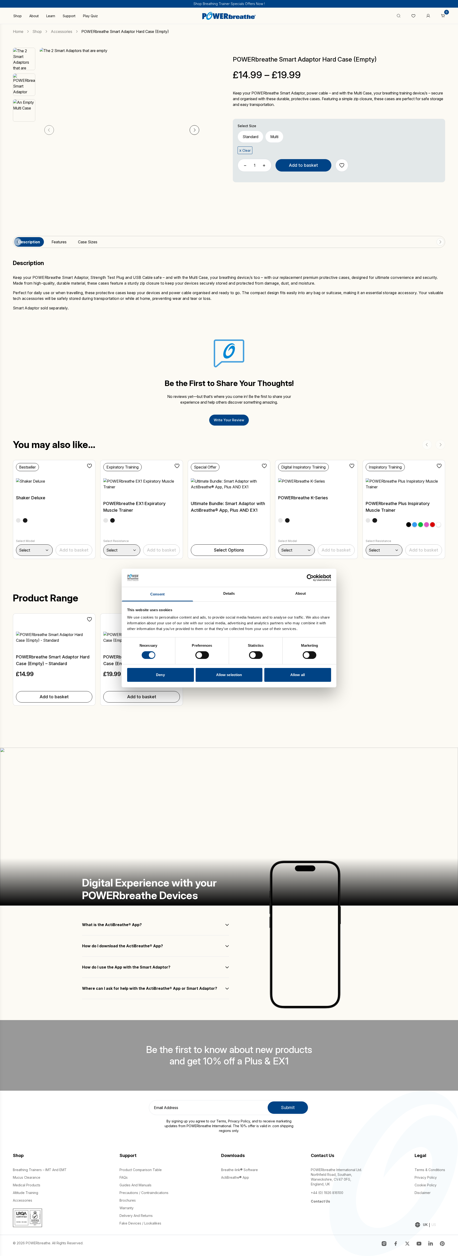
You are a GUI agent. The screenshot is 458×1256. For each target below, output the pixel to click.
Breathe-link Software (239, 1170)
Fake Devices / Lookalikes (140, 1223)
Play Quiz (90, 16)
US (434, 1225)
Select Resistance (116, 541)
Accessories (61, 31)
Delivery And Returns (136, 1216)
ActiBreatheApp (235, 1177)
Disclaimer (423, 1193)
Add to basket (303, 165)
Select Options (229, 549)
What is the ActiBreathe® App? (112, 924)
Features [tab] (59, 242)
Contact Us (320, 1201)
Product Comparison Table (141, 1170)
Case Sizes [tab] (87, 242)
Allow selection (229, 675)
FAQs (124, 1177)
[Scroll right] (440, 242)
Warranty (127, 1208)
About (34, 16)
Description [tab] (29, 242)
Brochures (128, 1200)
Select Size (247, 126)
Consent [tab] (157, 594)
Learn (50, 16)
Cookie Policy (426, 1185)
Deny (160, 675)
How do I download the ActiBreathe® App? (122, 945)
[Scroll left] (17, 242)
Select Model (25, 541)
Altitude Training (25, 1193)
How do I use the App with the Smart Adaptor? (126, 967)
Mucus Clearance (26, 1177)
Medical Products (26, 1185)
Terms (221, 1121)
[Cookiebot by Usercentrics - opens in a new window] (310, 577)
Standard (250, 136)
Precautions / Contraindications (144, 1193)
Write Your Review (229, 420)
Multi (274, 136)
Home (18, 31)
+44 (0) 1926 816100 (327, 1193)
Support (69, 16)
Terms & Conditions (430, 1170)
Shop (17, 16)
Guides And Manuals (135, 1185)
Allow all (297, 675)
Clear (246, 150)
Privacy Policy (239, 1121)
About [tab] (300, 593)
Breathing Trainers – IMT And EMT (40, 1170)
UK (425, 1225)
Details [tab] (229, 593)
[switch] (202, 655)
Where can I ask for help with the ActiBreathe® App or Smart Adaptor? (149, 988)
